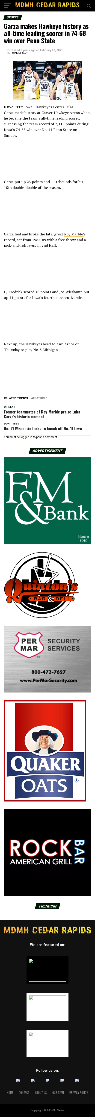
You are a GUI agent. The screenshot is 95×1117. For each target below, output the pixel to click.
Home (10, 1092)
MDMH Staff (19, 53)
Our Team (58, 1092)
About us (41, 1092)
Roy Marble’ (74, 234)
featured (40, 398)
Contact (24, 1092)
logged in (26, 437)
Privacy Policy (78, 1092)
